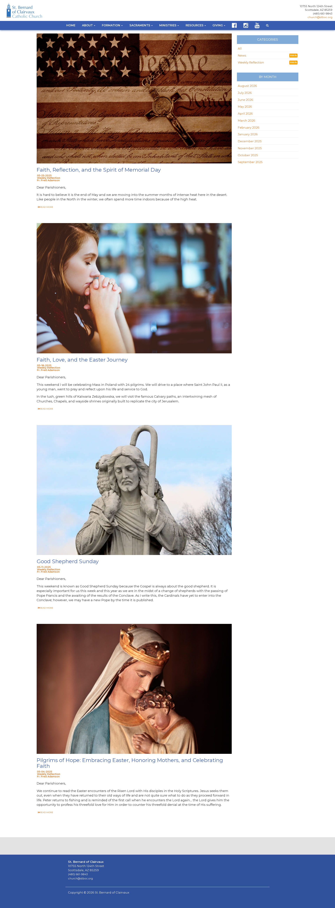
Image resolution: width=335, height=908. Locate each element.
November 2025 (250, 148)
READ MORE (46, 207)
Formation (111, 25)
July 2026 (245, 93)
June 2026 (245, 100)
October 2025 (248, 155)
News (242, 55)
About (88, 25)
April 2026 (245, 113)
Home (70, 25)
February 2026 (248, 127)
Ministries (168, 25)
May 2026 (245, 106)
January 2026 (248, 134)
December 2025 (250, 141)
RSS (292, 55)
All (240, 48)
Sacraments (140, 25)
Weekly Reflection (251, 62)
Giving (218, 25)
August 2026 (247, 86)
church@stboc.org (320, 17)
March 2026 (246, 120)
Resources (195, 25)
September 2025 (250, 162)
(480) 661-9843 (322, 13)
